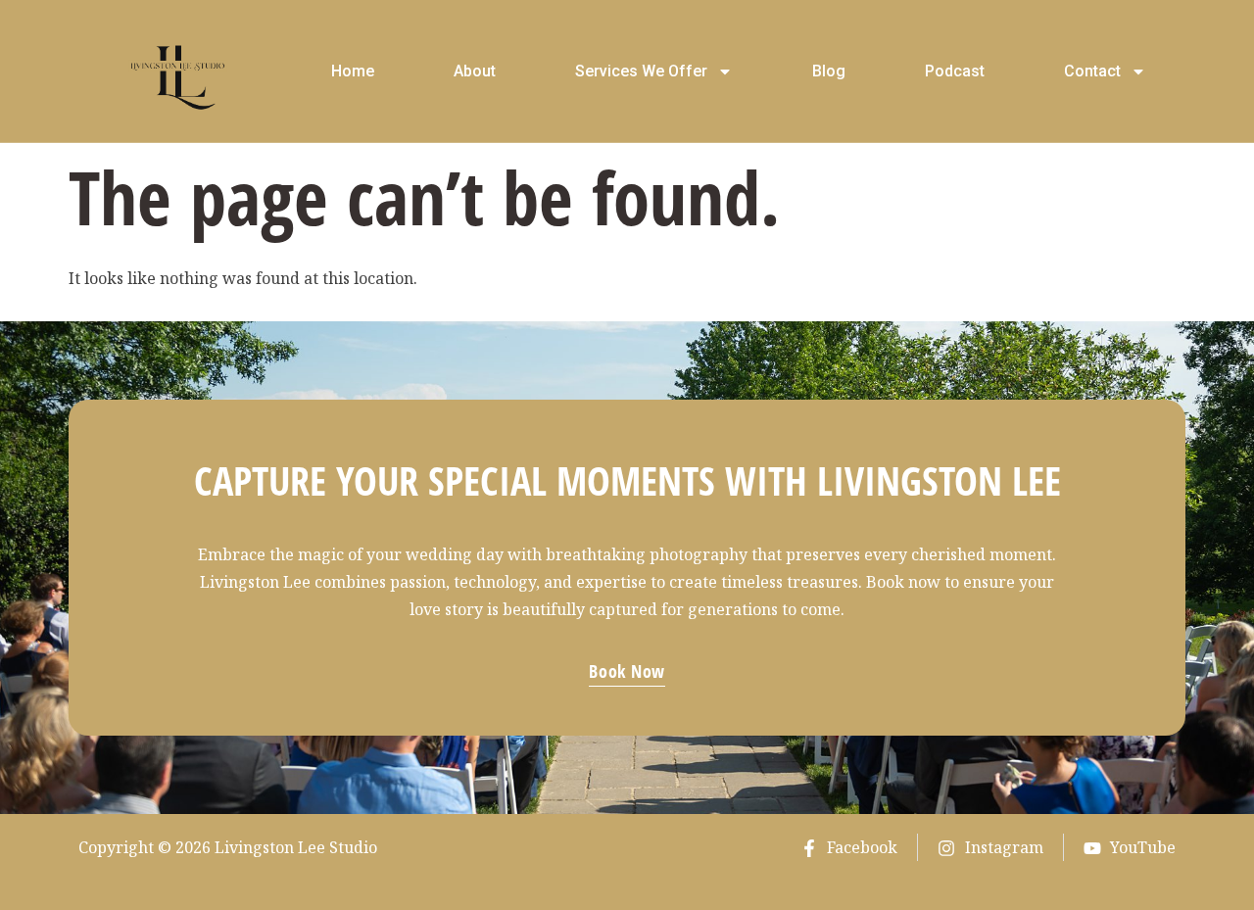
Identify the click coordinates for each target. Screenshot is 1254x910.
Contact (1092, 71)
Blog (828, 71)
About (475, 71)
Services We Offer (641, 71)
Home (352, 71)
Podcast (955, 71)
